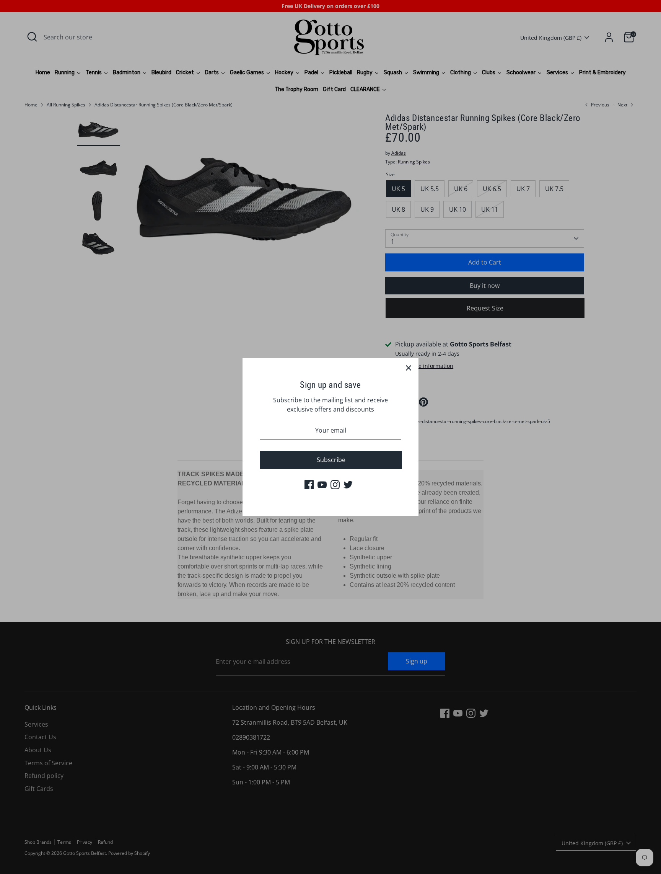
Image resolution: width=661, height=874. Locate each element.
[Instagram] (335, 484)
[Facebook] (309, 484)
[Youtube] (322, 484)
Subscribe (331, 460)
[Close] (408, 367)
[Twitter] (348, 484)
